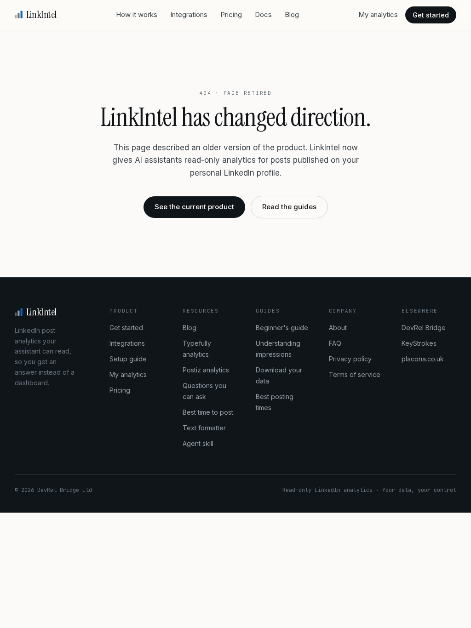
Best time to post (208, 412)
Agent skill (198, 443)
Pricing (231, 14)
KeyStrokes (419, 343)
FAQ (335, 343)
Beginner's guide (282, 327)
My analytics (378, 14)
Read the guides (289, 206)
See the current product (194, 206)
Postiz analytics (206, 370)
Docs (263, 14)
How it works (136, 14)
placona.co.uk (423, 359)
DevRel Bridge (424, 327)
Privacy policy (350, 359)
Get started (431, 15)
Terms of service (354, 374)
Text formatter (204, 428)
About (338, 327)
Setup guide (128, 359)
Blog (292, 14)
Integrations (188, 14)
